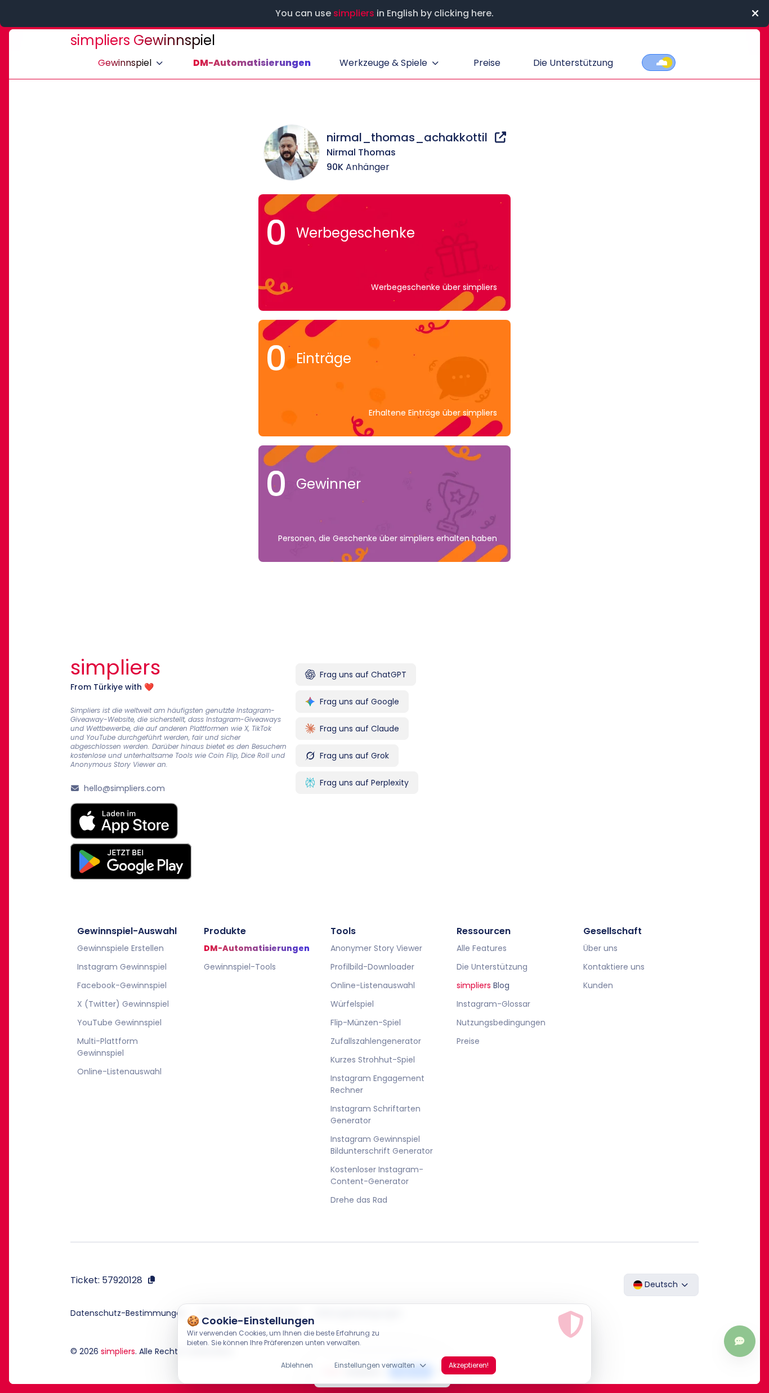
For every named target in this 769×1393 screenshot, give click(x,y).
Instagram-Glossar (493, 1004)
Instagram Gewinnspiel (122, 966)
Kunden (598, 985)
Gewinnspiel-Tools (240, 966)
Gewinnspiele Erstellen (120, 948)
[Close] (755, 13)
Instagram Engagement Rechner (377, 1084)
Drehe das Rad (358, 1200)
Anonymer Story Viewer (376, 948)
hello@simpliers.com (124, 788)
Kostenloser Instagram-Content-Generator (376, 1175)
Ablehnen (297, 1365)
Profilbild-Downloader (372, 966)
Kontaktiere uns (614, 966)
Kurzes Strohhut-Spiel (372, 1059)
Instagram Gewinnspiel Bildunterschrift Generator (381, 1145)
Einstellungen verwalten (374, 1365)
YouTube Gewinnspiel (119, 1022)
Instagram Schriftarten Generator (375, 1114)
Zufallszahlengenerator (375, 1041)
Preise (486, 62)
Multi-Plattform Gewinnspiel (107, 1047)
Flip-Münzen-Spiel (365, 1022)
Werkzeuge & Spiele (383, 62)
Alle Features (482, 948)
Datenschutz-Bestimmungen (128, 1313)
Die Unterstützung (573, 62)
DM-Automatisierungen (252, 62)
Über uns (600, 948)
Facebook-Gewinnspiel (122, 985)
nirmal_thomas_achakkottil (408, 137)
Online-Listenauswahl (119, 1071)
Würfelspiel (352, 1004)
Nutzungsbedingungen (501, 1022)
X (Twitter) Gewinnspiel (123, 1004)
